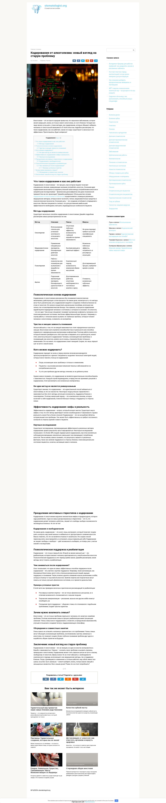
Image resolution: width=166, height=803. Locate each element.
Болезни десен (114, 115)
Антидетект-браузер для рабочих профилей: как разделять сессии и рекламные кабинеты (121, 66)
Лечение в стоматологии (118, 162)
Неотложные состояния (117, 166)
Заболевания (113, 151)
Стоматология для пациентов (119, 191)
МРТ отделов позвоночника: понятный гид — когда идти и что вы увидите (122, 90)
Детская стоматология (117, 136)
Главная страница (36, 49)
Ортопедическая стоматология (120, 180)
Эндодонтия (113, 209)
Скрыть (58, 138)
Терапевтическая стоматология (120, 198)
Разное (48, 60)
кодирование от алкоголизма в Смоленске (49, 196)
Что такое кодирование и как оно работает (50, 141)
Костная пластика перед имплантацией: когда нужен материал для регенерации (119, 74)
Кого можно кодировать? (44, 150)
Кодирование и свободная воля (49, 161)
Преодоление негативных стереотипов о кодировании (53, 159)
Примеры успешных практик (50, 168)
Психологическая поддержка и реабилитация (50, 163)
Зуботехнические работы (118, 155)
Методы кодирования (45, 144)
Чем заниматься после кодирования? (50, 166)
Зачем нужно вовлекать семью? (46, 170)
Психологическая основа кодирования (48, 146)
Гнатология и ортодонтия (118, 133)
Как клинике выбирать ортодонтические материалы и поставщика (120, 82)
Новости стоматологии (117, 169)
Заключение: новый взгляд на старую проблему (51, 174)
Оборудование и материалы (119, 176)
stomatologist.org (56, 5)
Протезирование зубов (117, 184)
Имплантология (114, 159)
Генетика (112, 125)
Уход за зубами (114, 201)
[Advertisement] (83, 30)
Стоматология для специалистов (120, 194)
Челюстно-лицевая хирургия (119, 205)
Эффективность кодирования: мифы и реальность (52, 155)
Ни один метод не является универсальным (52, 152)
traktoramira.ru (90, 802)
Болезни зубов (114, 118)
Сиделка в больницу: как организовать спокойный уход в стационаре (120, 99)
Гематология (113, 122)
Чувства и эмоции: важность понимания (51, 148)
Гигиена (112, 129)
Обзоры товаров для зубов (119, 173)
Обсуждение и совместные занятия (50, 172)
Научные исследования (46, 157)
